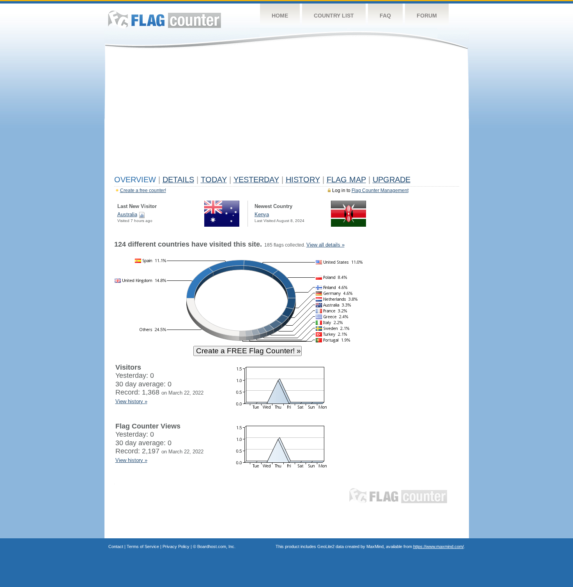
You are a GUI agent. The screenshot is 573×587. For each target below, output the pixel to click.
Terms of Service (143, 546)
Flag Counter (164, 19)
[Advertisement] (286, 113)
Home (280, 15)
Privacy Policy (176, 546)
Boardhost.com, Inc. (216, 546)
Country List (334, 15)
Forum (427, 15)
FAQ (385, 15)
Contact (115, 546)
